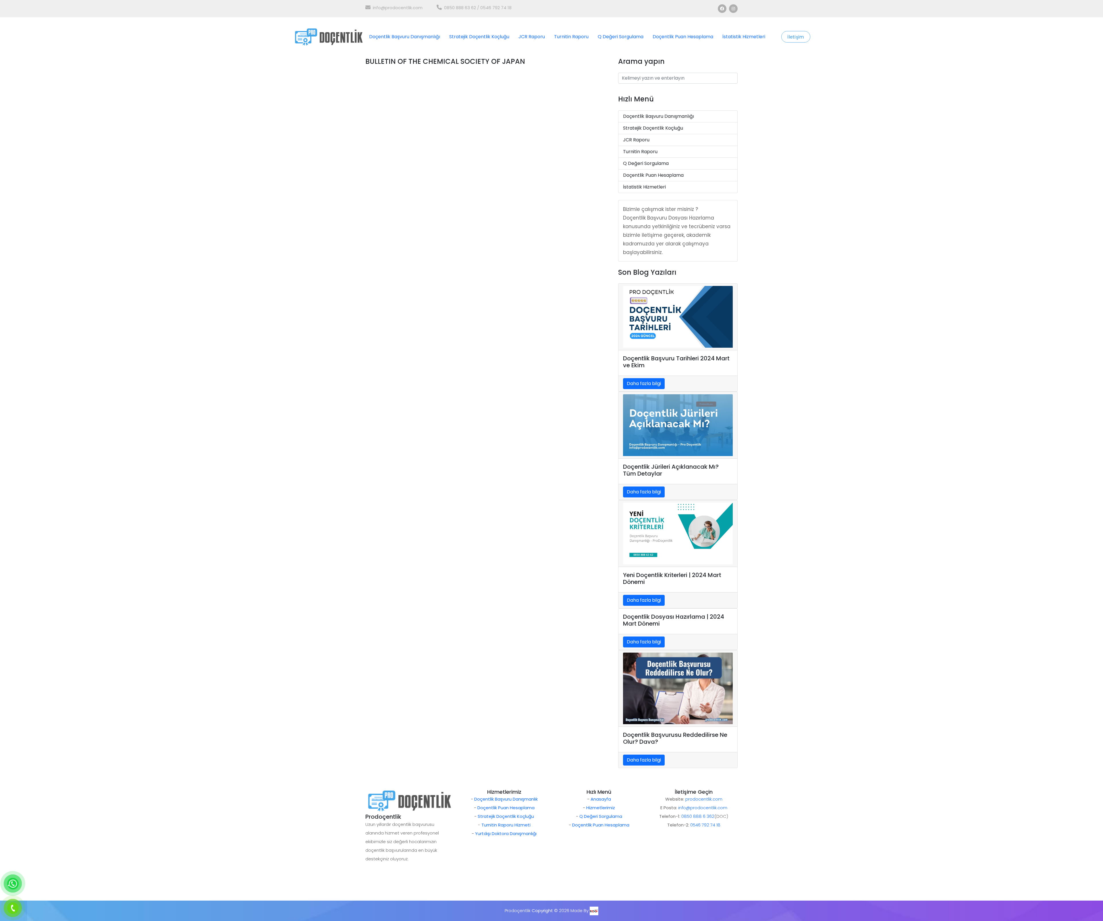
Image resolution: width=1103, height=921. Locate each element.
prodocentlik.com (703, 799)
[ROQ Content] (594, 910)
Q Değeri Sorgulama (620, 36)
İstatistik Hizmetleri (743, 36)
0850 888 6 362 (697, 816)
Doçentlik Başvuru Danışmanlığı (404, 36)
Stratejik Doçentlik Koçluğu (479, 36)
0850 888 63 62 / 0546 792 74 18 (478, 8)
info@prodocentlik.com (398, 8)
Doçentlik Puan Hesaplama (683, 36)
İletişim (795, 37)
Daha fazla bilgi (644, 383)
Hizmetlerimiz (600, 808)
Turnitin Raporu (571, 36)
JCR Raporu (531, 36)
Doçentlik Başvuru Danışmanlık (506, 799)
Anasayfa (601, 799)
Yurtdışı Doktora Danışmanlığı (506, 833)
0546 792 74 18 (705, 825)
